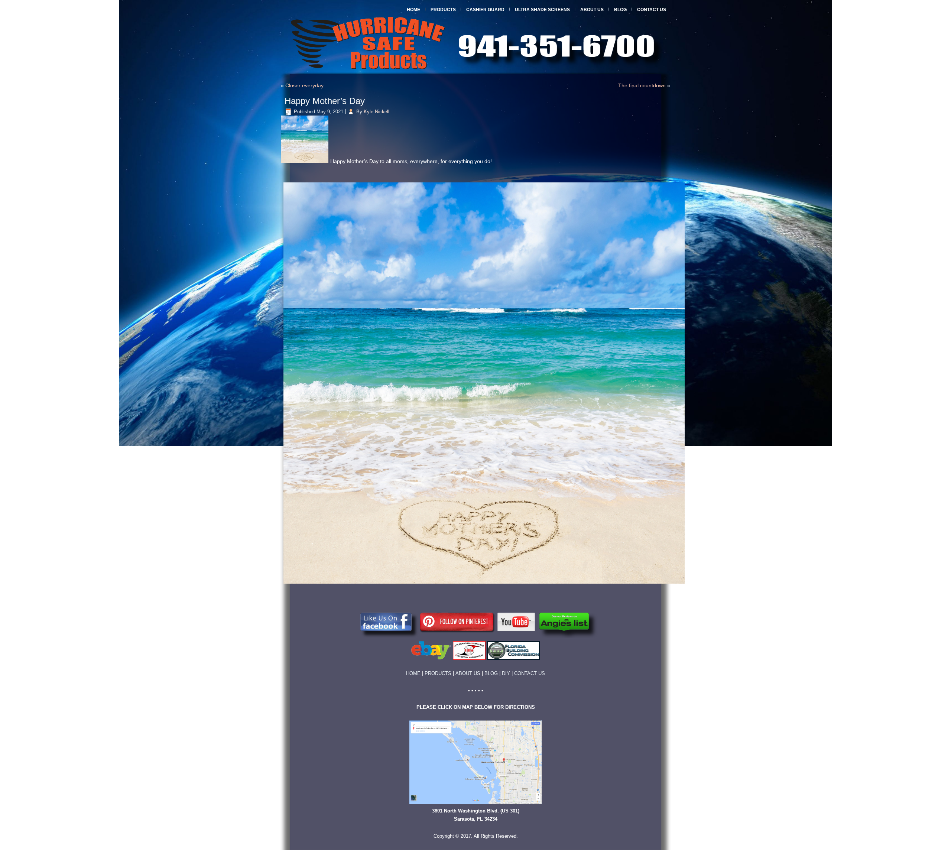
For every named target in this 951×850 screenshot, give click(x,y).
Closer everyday (304, 85)
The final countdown (642, 85)
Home (413, 9)
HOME (413, 673)
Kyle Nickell (376, 111)
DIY (506, 673)
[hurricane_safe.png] (484, 584)
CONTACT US (529, 673)
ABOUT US (467, 673)
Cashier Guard (485, 9)
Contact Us (651, 9)
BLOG (491, 673)
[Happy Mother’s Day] (305, 163)
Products (443, 9)
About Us (592, 9)
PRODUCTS (440, 673)
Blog (620, 9)
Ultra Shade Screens (542, 9)
